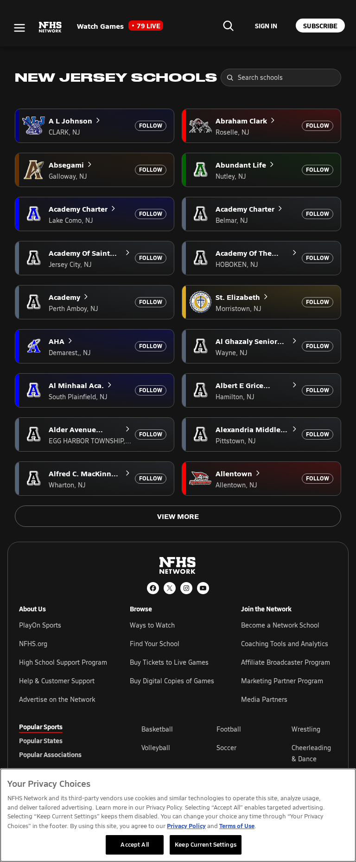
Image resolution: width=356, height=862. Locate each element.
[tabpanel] (239, 753)
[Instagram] (186, 588)
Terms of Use (236, 825)
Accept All (134, 844)
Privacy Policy (186, 825)
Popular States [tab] (41, 740)
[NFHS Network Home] (50, 27)
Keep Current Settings (205, 844)
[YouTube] (203, 588)
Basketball (157, 729)
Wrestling (306, 729)
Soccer (226, 747)
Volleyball (155, 747)
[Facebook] (153, 588)
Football (228, 729)
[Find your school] (228, 25)
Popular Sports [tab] (41, 726)
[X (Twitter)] (170, 588)
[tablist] (65, 740)
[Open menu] (19, 27)
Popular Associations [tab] (50, 754)
